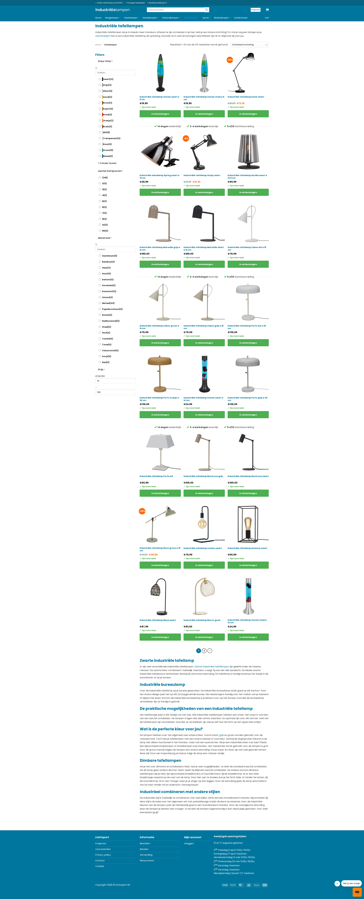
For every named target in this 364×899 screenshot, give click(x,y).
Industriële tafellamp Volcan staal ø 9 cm (204, 98)
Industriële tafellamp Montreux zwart (248, 476)
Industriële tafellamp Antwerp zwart (247, 548)
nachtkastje (102, 36)
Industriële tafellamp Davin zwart (246, 97)
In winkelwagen (160, 113)
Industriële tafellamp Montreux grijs (203, 476)
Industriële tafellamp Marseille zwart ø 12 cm (204, 248)
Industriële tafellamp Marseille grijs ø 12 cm (160, 248)
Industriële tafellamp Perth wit (156, 476)
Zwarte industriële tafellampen (211, 666)
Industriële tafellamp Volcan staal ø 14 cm (247, 621)
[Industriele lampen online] (113, 10)
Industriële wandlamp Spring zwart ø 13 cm (159, 176)
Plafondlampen (170, 17)
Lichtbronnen (241, 17)
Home (98, 17)
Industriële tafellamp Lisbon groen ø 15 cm (159, 327)
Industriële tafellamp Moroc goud (202, 620)
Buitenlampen (221, 17)
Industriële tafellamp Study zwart (202, 175)
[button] (267, 10)
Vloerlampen (130, 17)
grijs (221, 735)
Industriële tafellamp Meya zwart (158, 620)
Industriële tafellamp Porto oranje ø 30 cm (159, 399)
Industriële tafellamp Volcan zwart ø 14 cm (203, 399)
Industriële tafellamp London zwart (203, 548)
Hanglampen (111, 17)
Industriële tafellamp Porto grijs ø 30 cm (247, 399)
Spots (206, 17)
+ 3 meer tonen (107, 163)
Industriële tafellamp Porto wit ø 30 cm (247, 327)
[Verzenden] (206, 9)
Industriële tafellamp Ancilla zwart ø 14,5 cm (247, 176)
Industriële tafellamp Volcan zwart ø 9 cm (159, 98)
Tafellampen (190, 17)
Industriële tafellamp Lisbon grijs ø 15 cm (204, 327)
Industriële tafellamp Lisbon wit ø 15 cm (247, 248)
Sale (267, 17)
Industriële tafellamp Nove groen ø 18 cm (160, 549)
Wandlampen (150, 17)
